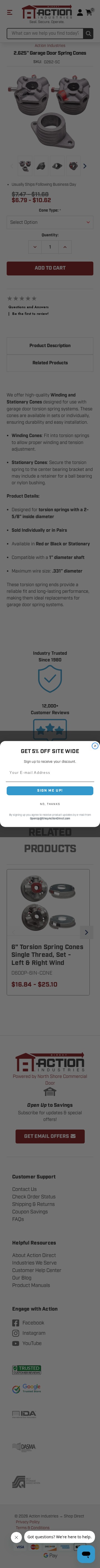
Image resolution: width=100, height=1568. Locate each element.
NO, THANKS (50, 804)
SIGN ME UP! (50, 790)
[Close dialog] (95, 746)
